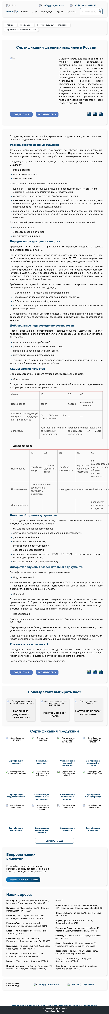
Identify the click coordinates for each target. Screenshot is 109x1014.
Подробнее (50, 1011)
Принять (60, 1011)
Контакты (72, 11)
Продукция (47, 11)
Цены (60, 11)
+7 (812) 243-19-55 (85, 5)
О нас (34, 11)
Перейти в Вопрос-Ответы (23, 879)
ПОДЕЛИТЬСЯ (21, 114)
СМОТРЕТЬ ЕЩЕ (54, 840)
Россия (10, 11)
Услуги (24, 11)
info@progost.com (54, 5)
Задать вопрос (47, 114)
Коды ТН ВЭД (12, 985)
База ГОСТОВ (12, 983)
